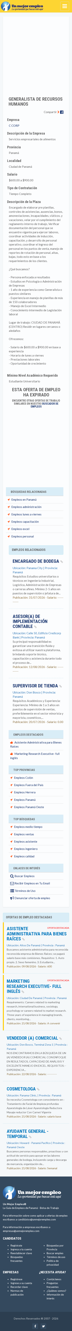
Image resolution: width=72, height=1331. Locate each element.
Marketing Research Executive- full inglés (34, 986)
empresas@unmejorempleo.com (21, 1230)
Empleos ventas (24, 834)
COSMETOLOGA (22, 1089)
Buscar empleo (55, 1253)
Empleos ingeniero (26, 848)
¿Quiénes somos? (56, 1290)
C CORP (14, 125)
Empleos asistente (25, 841)
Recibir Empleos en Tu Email (32, 883)
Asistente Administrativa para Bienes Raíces (37, 934)
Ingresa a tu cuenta (21, 1249)
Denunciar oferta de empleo (32, 898)
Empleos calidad (24, 856)
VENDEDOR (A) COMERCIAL (33, 1038)
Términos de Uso (25, 890)
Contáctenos (54, 1279)
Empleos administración (26, 507)
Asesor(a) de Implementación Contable (30, 621)
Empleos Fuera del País (28, 785)
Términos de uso (56, 1257)
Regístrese (16, 1279)
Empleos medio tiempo (28, 826)
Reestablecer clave (21, 1253)
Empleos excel (20, 529)
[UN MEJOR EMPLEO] (23, 5)
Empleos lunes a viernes (26, 514)
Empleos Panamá (25, 799)
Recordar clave (19, 1286)
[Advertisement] (36, 54)
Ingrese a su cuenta (21, 1283)
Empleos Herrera (25, 792)
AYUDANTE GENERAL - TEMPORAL (28, 1134)
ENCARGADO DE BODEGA (36, 561)
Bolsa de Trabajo (49, 1207)
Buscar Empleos (24, 876)
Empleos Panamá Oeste (29, 807)
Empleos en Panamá (23, 499)
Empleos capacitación (25, 521)
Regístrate (16, 1245)
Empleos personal (22, 536)
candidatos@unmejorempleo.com (37, 1219)
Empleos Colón (23, 777)
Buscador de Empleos (45, 405)
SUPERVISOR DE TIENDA (36, 686)
